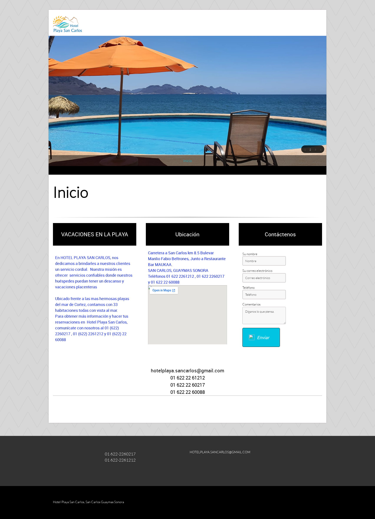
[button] (305, 149)
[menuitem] (187, 160)
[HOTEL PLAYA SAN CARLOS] (68, 23)
